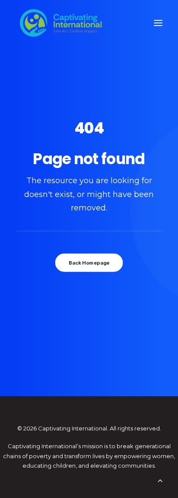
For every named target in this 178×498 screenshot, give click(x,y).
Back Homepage (89, 262)
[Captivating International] (61, 23)
